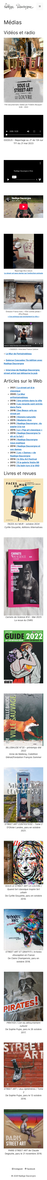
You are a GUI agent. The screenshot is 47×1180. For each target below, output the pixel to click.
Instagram (18, 1169)
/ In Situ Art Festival (26, 459)
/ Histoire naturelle (26, 417)
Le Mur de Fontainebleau (19, 353)
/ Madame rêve (24, 420)
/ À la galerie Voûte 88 (27, 462)
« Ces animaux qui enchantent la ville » (23, 316)
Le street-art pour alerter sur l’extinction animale (23, 273)
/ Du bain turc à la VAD (27, 465)
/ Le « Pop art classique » (29, 430)
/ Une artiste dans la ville (29, 400)
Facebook (30, 1169)
